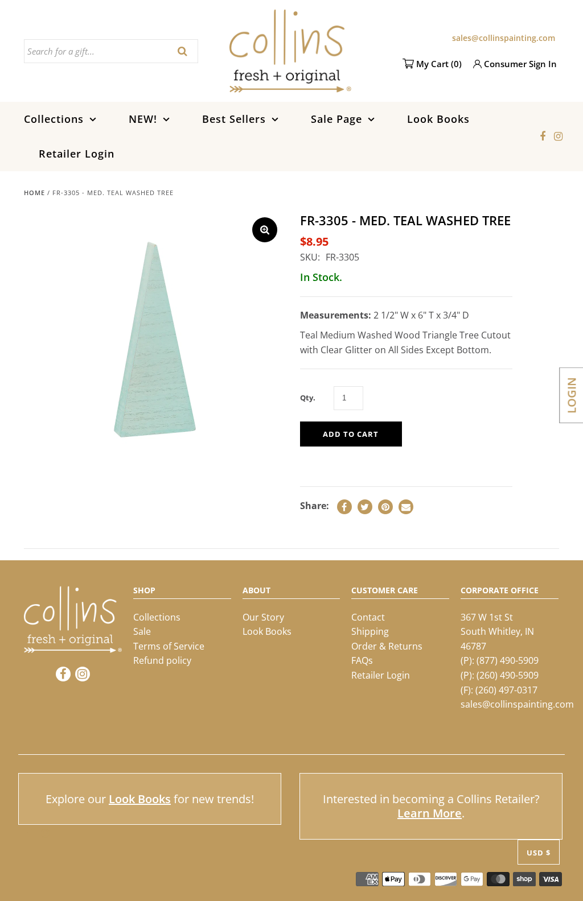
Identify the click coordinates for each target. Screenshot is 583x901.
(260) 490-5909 (508, 675)
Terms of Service (168, 646)
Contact (368, 617)
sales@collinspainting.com (503, 37)
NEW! (143, 119)
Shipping (370, 631)
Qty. (307, 397)
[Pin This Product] (385, 506)
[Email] (406, 506)
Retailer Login (76, 153)
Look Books (438, 119)
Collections (54, 119)
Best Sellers (234, 119)
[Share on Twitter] (365, 506)
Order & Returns (386, 646)
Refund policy (162, 660)
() (439, 63)
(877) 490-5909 (508, 660)
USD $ (539, 853)
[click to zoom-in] (264, 229)
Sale (142, 631)
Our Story (263, 617)
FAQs (362, 660)
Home (34, 192)
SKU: (310, 257)
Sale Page (336, 119)
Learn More (429, 813)
